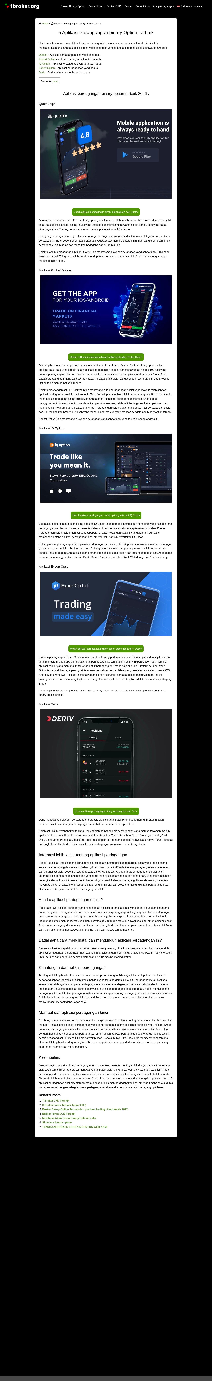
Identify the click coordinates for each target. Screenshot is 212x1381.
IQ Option (44, 63)
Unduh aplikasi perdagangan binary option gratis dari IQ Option (106, 515)
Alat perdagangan (163, 6)
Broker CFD (114, 6)
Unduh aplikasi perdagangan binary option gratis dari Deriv (106, 811)
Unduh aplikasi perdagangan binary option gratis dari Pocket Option (106, 357)
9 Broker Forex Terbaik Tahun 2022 (64, 1105)
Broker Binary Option (73, 6)
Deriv (42, 72)
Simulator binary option (57, 1122)
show (55, 81)
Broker (128, 6)
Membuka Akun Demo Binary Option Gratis (69, 1118)
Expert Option (47, 68)
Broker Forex (96, 6)
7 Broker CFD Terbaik (55, 1100)
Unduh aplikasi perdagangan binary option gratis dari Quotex (106, 211)
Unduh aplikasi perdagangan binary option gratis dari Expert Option (106, 648)
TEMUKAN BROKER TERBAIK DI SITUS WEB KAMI (74, 1127)
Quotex (43, 54)
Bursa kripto (142, 6)
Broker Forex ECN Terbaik (58, 1113)
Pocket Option (47, 59)
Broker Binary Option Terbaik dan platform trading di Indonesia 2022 (85, 1109)
